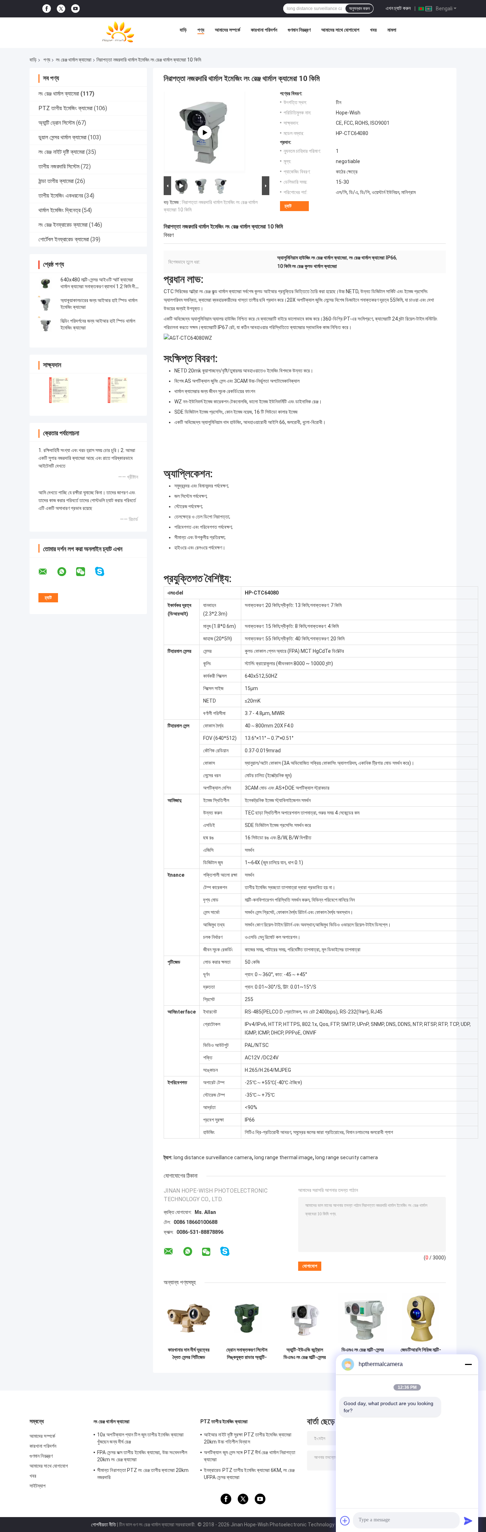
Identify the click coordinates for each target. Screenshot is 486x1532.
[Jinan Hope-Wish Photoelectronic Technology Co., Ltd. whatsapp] (66, 572)
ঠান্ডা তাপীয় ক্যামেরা (56, 181)
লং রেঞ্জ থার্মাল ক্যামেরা (73, 60)
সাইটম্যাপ (38, 1486)
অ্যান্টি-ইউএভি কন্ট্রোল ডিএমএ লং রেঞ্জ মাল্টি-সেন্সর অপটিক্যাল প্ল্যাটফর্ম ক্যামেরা (305, 1353)
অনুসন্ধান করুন (359, 8)
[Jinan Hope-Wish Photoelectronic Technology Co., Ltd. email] (47, 572)
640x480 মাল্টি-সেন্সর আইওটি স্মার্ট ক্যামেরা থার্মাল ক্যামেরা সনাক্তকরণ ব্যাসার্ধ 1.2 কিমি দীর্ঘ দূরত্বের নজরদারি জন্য (98, 286)
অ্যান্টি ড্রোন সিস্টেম (56, 122)
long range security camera (346, 1157)
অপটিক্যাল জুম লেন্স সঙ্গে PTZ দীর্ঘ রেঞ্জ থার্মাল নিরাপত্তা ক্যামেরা (250, 1456)
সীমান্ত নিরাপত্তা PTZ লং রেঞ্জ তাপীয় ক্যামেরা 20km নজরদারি (143, 1473)
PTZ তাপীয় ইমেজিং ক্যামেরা (65, 108)
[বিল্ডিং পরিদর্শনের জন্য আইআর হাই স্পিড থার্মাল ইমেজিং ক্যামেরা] (45, 324)
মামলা (391, 30)
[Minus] (468, 1364)
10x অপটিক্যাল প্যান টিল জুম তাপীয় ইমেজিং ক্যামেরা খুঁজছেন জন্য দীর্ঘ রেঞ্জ (140, 1438)
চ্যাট (288, 206)
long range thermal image (283, 1157)
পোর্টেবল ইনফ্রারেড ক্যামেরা (63, 239)
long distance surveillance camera (213, 1157)
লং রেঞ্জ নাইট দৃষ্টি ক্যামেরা (61, 152)
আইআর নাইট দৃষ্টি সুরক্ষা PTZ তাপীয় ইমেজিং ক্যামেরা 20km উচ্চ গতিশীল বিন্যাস (247, 1438)
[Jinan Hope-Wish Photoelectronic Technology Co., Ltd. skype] (104, 572)
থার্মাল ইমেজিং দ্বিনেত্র (59, 210)
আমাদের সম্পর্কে (227, 30)
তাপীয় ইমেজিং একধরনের (60, 195)
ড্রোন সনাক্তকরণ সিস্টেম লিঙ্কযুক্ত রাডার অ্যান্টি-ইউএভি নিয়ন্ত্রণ (246, 1353)
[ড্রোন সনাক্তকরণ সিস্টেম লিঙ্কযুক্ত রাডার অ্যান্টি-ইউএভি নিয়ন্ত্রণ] (247, 1318)
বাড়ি (183, 30)
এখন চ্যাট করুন (398, 8)
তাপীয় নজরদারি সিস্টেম (58, 166)
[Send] (468, 1520)
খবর (373, 30)
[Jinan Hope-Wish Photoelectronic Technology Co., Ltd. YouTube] (75, 8)
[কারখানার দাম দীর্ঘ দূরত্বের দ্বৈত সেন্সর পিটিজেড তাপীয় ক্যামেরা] (189, 1318)
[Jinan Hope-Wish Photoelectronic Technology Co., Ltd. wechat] (85, 572)
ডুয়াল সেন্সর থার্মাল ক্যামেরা (62, 137)
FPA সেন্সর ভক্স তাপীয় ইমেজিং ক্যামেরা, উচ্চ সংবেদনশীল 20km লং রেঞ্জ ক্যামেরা (142, 1456)
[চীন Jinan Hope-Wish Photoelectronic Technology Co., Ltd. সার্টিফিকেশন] (59, 390)
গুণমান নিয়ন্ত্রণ (299, 30)
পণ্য (200, 30)
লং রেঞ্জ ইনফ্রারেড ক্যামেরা (63, 224)
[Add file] (345, 1520)
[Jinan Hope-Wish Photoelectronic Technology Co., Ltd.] (118, 31)
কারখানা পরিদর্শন (264, 30)
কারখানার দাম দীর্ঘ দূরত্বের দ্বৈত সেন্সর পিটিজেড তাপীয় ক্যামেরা (189, 1353)
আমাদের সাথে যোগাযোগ (340, 30)
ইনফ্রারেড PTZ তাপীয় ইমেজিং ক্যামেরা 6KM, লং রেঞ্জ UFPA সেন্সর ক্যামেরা (249, 1473)
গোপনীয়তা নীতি (103, 1524)
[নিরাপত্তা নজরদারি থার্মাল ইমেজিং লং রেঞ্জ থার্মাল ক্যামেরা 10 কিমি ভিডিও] (204, 132)
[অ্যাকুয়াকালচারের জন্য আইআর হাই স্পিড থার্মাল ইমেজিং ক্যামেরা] (45, 303)
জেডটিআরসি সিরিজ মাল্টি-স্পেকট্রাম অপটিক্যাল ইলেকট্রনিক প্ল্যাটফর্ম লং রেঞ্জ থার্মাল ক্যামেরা (421, 1353)
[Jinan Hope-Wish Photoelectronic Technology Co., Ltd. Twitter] (61, 9)
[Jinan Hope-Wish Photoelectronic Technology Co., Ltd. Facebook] (46, 8)
